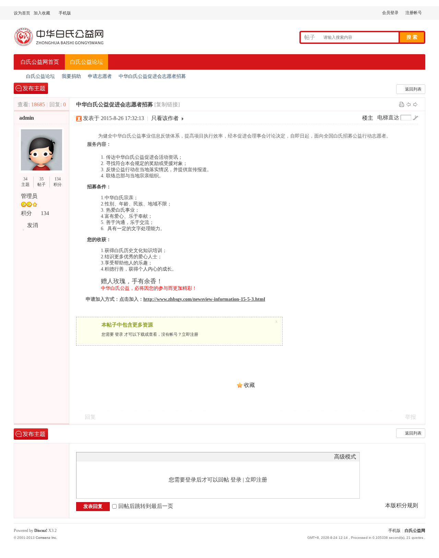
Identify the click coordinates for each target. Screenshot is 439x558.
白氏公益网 (415, 530)
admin (26, 118)
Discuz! (40, 530)
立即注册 (190, 334)
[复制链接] (167, 104)
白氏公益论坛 (86, 62)
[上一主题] (408, 104)
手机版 (394, 530)
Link (105, 456)
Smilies (131, 456)
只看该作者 (165, 118)
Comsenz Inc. (46, 537)
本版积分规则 (401, 505)
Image (97, 456)
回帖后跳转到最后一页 (145, 506)
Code (122, 456)
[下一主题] (415, 104)
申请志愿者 (100, 76)
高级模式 (345, 457)
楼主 (367, 118)
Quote (114, 456)
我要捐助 (71, 76)
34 (25, 179)
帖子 (309, 37)
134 (58, 179)
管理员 (29, 196)
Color (88, 456)
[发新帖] (31, 88)
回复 (90, 417)
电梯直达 (388, 117)
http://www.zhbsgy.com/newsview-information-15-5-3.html (204, 299)
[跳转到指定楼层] (415, 117)
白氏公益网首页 (40, 62)
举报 (410, 417)
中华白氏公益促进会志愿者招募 (152, 76)
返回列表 (413, 89)
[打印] (401, 104)
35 (41, 179)
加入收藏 (42, 13)
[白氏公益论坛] (65, 47)
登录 (119, 334)
